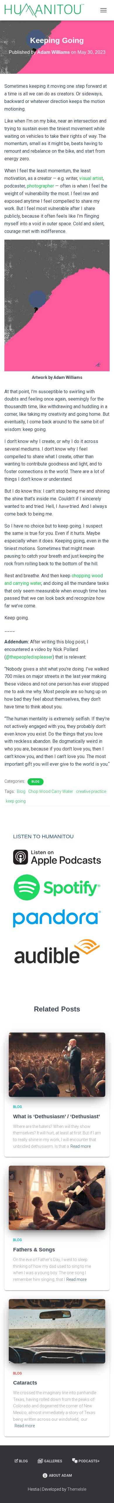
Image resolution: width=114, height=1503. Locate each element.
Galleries (53, 1461)
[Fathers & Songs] (57, 1197)
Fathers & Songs (34, 1250)
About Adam (60, 1475)
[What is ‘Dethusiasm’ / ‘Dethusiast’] (57, 1064)
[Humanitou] (46, 10)
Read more (80, 1146)
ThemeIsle (76, 1489)
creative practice (91, 791)
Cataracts (25, 1383)
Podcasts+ (89, 1461)
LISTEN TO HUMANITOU (43, 836)
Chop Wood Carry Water (50, 791)
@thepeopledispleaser (29, 657)
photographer (40, 186)
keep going (16, 801)
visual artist (91, 178)
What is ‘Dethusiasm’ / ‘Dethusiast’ (56, 1116)
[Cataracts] (57, 1330)
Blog (35, 781)
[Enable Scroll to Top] (102, 1491)
